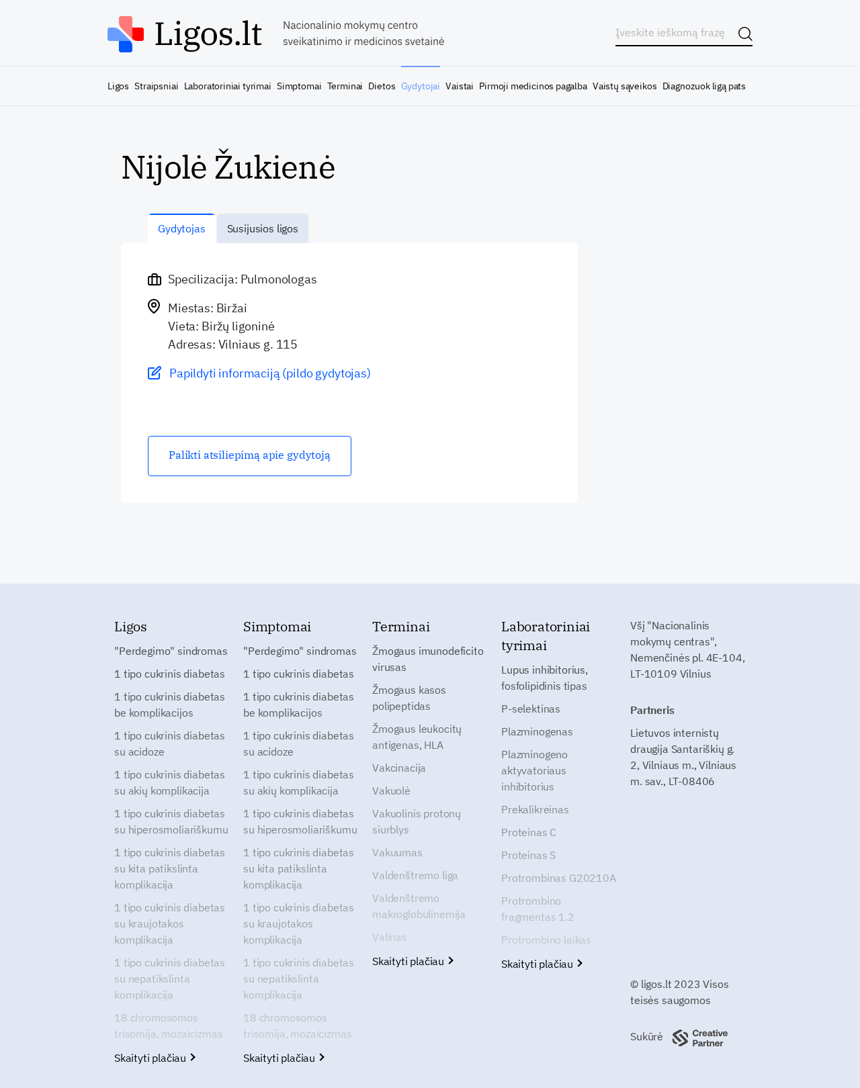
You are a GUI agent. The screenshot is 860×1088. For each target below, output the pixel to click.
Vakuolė (391, 790)
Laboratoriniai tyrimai (227, 86)
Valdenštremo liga (415, 875)
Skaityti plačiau (151, 1057)
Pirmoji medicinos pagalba (533, 86)
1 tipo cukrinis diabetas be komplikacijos (169, 704)
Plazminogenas (537, 731)
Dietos (381, 86)
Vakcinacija (399, 767)
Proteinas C (528, 832)
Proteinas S (528, 855)
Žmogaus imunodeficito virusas (428, 659)
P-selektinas (530, 708)
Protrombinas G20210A (558, 878)
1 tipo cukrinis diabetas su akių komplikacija (169, 782)
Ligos (118, 86)
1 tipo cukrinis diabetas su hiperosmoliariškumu (171, 821)
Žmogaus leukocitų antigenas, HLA (417, 737)
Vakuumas (397, 852)
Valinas (389, 937)
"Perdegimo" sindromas (171, 651)
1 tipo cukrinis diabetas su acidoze (169, 743)
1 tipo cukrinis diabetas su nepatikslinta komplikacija (169, 978)
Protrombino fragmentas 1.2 (537, 908)
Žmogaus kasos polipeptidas (409, 698)
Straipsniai (156, 86)
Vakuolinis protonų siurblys (416, 821)
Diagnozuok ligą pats (704, 86)
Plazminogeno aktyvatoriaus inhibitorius (534, 770)
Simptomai (299, 86)
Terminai (345, 86)
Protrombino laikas (546, 939)
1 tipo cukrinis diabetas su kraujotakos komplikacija (169, 923)
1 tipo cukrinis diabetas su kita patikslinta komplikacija (169, 868)
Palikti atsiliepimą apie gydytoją (250, 454)
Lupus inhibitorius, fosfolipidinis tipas (544, 677)
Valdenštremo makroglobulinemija (419, 906)
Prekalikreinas (535, 809)
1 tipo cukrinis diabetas (169, 673)
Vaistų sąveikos (624, 86)
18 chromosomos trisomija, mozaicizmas (168, 1025)
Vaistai (459, 86)
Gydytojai (420, 86)
